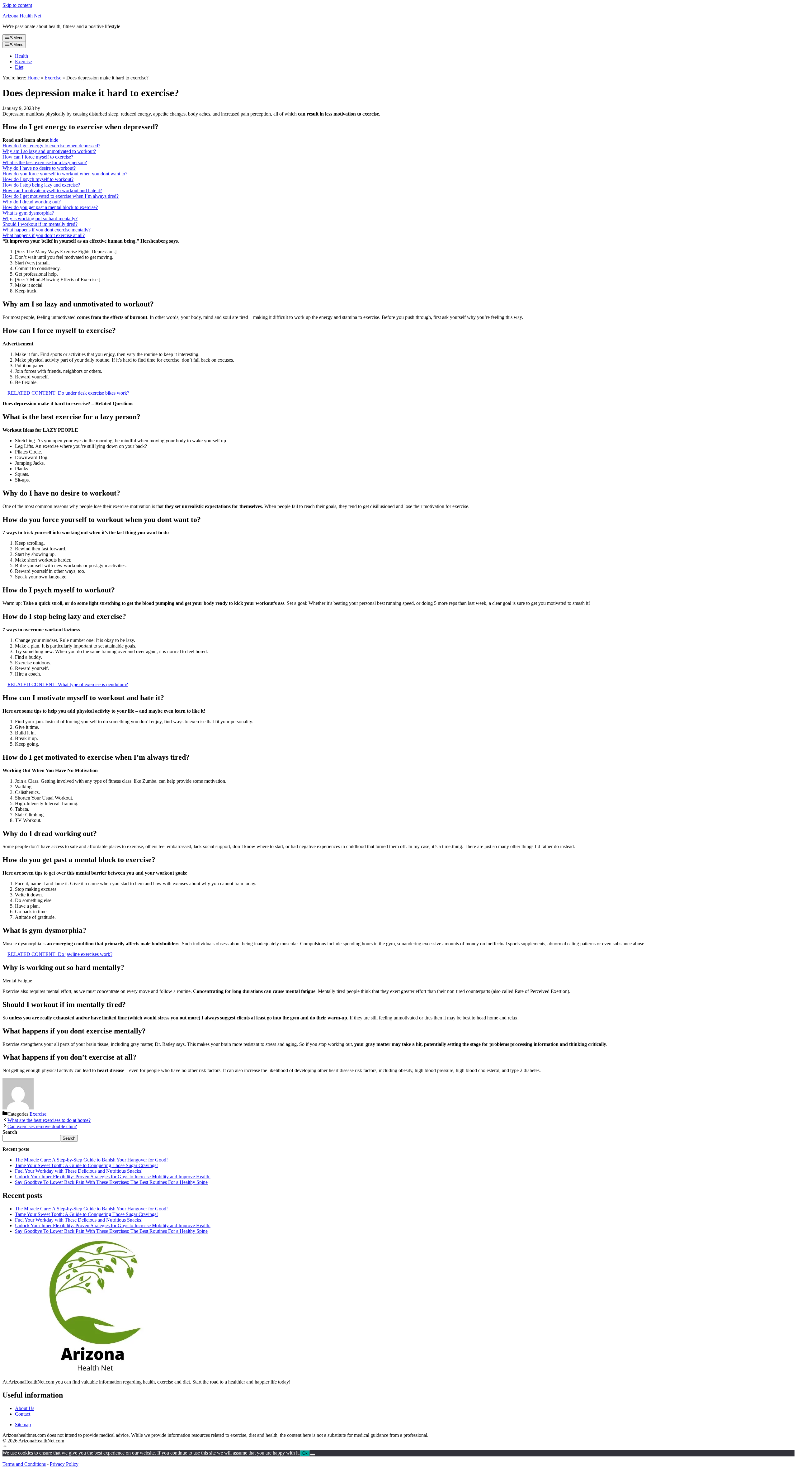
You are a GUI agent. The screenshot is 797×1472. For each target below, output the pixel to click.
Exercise (23, 61)
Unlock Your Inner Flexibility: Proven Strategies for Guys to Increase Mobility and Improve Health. (112, 1176)
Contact (22, 1414)
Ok (305, 1453)
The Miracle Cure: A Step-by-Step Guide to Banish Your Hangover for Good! (91, 1159)
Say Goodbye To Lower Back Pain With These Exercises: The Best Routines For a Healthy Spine (111, 1182)
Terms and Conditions (24, 1464)
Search (69, 1138)
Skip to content (17, 5)
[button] (4, 1447)
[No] (312, 1454)
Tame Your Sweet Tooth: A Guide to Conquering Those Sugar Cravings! (86, 1165)
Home (33, 77)
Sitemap (23, 1424)
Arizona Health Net (21, 15)
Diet (19, 67)
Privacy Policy (64, 1464)
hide (54, 140)
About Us (24, 1408)
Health (21, 56)
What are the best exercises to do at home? (49, 1120)
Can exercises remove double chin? (42, 1126)
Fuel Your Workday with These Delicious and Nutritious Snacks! (79, 1171)
